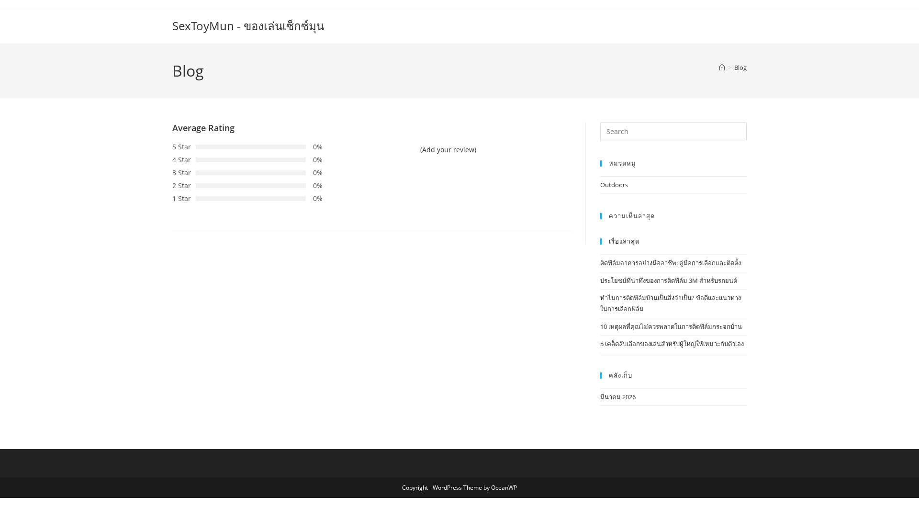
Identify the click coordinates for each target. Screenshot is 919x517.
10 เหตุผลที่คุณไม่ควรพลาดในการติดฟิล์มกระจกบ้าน (671, 326)
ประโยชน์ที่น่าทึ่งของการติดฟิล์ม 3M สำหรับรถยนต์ (668, 280)
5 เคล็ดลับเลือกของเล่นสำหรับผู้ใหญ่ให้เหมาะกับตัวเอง (672, 343)
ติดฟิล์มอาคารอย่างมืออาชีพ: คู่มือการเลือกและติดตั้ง (670, 262)
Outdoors (614, 184)
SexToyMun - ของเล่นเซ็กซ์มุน (248, 26)
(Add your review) (448, 149)
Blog (740, 67)
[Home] (722, 67)
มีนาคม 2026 (618, 397)
